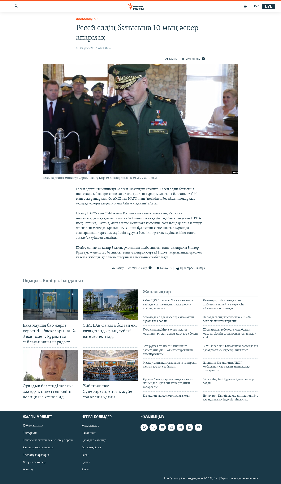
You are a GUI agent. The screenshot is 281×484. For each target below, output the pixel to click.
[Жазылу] (198, 427)
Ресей (85, 454)
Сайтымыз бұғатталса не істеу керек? (48, 440)
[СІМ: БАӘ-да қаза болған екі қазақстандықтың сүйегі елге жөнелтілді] (110, 304)
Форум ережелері (34, 462)
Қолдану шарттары (36, 454)
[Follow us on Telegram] (180, 427)
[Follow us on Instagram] (171, 427)
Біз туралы (30, 433)
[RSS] (189, 427)
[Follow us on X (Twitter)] (153, 427)
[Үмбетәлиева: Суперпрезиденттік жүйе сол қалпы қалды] (110, 365)
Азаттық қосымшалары (38, 447)
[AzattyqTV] (245, 6)
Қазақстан (89, 433)
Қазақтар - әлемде (94, 440)
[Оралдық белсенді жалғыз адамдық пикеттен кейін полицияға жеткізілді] (50, 365)
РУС (256, 6)
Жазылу (28, 469)
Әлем (85, 469)
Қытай (86, 462)
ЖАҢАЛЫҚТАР (86, 19)
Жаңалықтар (90, 425)
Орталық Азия (91, 447)
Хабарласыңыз (33, 425)
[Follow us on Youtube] (162, 427)
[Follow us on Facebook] (144, 427)
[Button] (171, 59)
